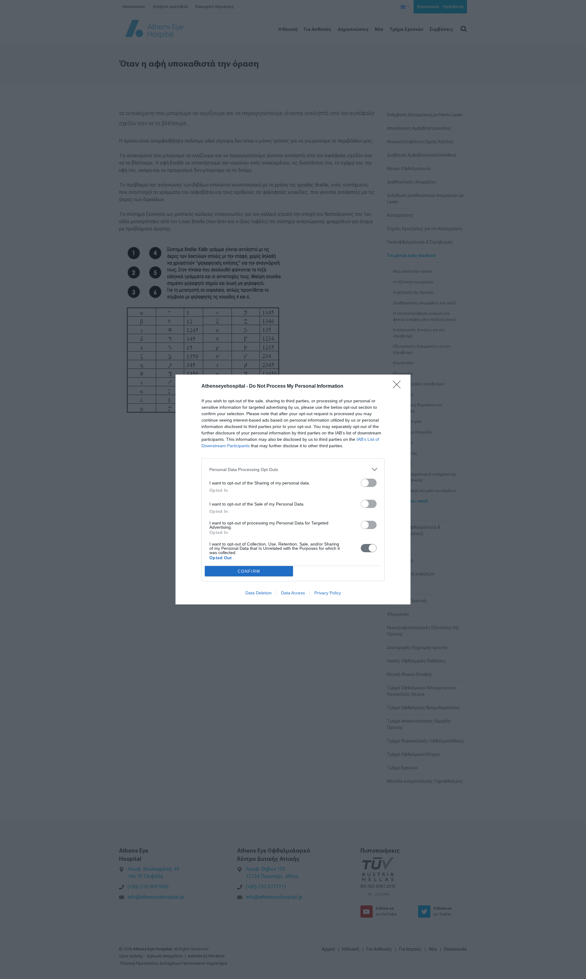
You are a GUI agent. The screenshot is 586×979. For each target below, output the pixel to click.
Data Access (293, 592)
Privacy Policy (327, 592)
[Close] (398, 386)
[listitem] (293, 469)
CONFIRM (249, 571)
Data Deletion (258, 592)
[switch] (369, 483)
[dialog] (293, 489)
